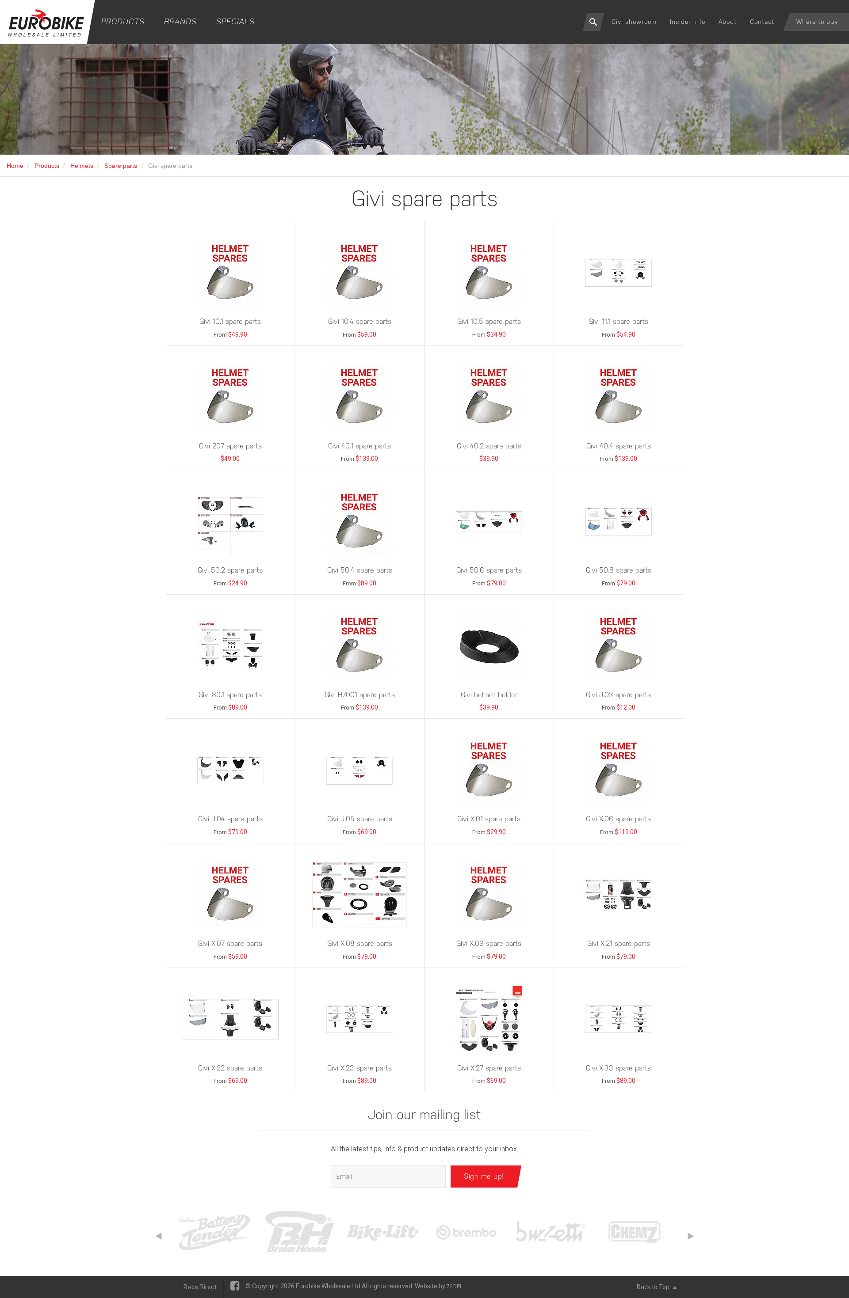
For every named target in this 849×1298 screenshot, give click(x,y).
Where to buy (817, 21)
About (728, 21)
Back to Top (654, 1286)
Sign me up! (484, 1176)
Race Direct (200, 1286)
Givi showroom (634, 21)
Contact (762, 21)
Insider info (687, 21)
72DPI (454, 1286)
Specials (235, 21)
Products (123, 21)
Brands (180, 21)
